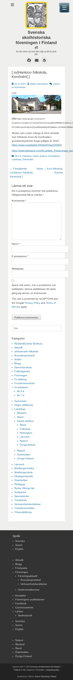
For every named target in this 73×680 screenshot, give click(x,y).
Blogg (17, 363)
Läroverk (25, 436)
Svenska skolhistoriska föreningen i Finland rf (36, 40)
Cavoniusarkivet (24, 607)
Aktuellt (18, 347)
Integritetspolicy (52, 670)
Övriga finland (27, 444)
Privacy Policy (32, 302)
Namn (16, 243)
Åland (20, 417)
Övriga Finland (25, 458)
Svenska (20, 541)
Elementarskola (23, 367)
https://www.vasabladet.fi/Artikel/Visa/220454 (37, 145)
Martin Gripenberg (39, 84)
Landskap (16, 159)
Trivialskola (20, 500)
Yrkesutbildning (23, 512)
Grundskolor (54, 156)
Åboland (21, 412)
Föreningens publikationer (29, 599)
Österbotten (27, 159)
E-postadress (20, 256)
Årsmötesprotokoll (24, 355)
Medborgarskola (23, 472)
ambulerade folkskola (26, 351)
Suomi (18, 545)
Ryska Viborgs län (24, 488)
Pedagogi (19, 484)
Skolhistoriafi (25, 615)
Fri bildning (20, 379)
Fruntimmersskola (24, 383)
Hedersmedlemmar (29, 589)
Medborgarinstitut (24, 468)
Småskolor (20, 492)
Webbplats (18, 268)
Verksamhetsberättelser (27, 504)
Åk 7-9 (20, 395)
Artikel (17, 359)
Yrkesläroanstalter (24, 508)
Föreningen (20, 375)
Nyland (23, 440)
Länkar (19, 611)
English (19, 549)
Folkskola (27, 156)
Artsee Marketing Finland (45, 676)
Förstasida (21, 568)
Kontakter (20, 595)
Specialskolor (21, 496)
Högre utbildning (23, 404)
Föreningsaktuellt (27, 576)
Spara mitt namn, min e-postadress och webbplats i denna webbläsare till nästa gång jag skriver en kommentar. (34, 289)
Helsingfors (26, 432)
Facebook (20, 603)
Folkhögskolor (22, 371)
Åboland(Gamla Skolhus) (28, 343)
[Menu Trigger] (64, 7)
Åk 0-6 (18, 156)
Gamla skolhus (40, 156)
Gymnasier (20, 401)
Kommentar (19, 200)
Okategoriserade (23, 476)
